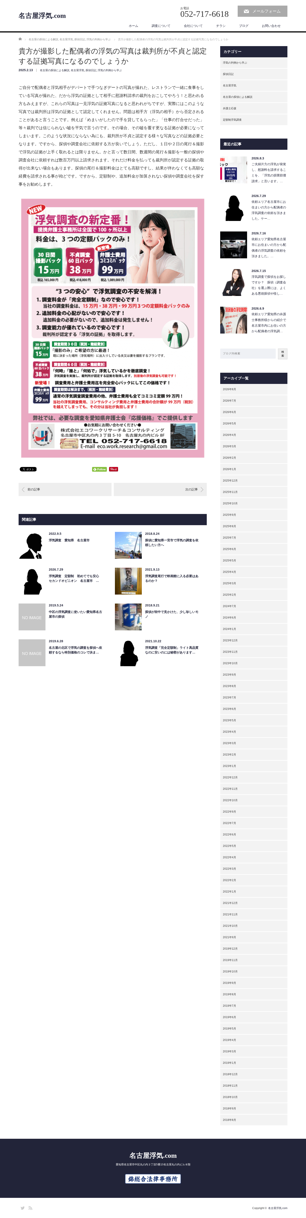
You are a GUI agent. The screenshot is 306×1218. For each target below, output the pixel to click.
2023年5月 (229, 720)
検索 (282, 353)
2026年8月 (229, 389)
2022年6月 (229, 834)
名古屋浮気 (77, 70)
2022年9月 (229, 811)
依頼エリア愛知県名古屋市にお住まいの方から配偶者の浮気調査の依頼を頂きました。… (269, 247)
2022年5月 (229, 846)
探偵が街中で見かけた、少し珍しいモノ (171, 614)
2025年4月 (229, 572)
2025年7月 (229, 537)
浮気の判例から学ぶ (110, 70)
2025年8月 (229, 526)
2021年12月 (230, 903)
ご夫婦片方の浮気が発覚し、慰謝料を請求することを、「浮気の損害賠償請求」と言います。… (269, 172)
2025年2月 (229, 594)
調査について (161, 26)
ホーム (133, 26)
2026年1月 (229, 469)
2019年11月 (230, 960)
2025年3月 (229, 583)
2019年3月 (229, 1051)
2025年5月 (229, 560)
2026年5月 (229, 423)
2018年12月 (230, 1074)
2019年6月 (229, 1017)
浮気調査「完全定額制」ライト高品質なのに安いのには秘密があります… (171, 650)
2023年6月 (229, 709)
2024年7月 (229, 606)
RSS (29, 1207)
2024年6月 (229, 617)
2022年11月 (230, 788)
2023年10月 (230, 663)
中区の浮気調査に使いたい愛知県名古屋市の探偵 (75, 614)
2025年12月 (230, 480)
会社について (193, 26)
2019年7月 (229, 1005)
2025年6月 (229, 549)
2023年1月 (229, 766)
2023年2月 (229, 754)
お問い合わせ (271, 26)
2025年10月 (230, 503)
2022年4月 (229, 857)
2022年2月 (229, 880)
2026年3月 (229, 446)
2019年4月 (229, 1040)
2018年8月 (229, 1120)
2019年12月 (230, 948)
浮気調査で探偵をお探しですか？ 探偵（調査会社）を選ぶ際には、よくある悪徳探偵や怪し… (269, 285)
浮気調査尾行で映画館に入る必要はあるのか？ (171, 578)
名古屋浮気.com (42, 15)
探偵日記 (91, 70)
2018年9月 (229, 1108)
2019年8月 (229, 994)
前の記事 (34, 489)
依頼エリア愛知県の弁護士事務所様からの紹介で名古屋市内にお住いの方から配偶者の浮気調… (269, 322)
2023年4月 (229, 731)
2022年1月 (229, 891)
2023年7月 (229, 697)
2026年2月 (229, 457)
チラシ (221, 26)
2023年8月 (229, 686)
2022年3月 (229, 868)
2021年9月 (229, 937)
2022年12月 (230, 777)
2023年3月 (229, 743)
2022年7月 (229, 823)
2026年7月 (229, 400)
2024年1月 (229, 629)
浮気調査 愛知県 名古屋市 (69, 540)
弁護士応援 (229, 108)
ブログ (243, 26)
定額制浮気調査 (232, 119)
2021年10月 (230, 925)
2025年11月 (230, 492)
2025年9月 (229, 514)
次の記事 (191, 489)
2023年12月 (230, 640)
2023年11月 (230, 651)
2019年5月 (229, 1028)
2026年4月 (229, 435)
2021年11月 (230, 914)
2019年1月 (229, 1062)
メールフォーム (266, 11)
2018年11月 (230, 1085)
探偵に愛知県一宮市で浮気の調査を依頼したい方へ (171, 542)
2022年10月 (230, 800)
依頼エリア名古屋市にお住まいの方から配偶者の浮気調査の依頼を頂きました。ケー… (269, 210)
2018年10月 (230, 1097)
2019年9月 (229, 983)
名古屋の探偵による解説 (54, 70)
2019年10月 (230, 971)
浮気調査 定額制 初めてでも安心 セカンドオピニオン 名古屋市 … (75, 578)
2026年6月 (229, 412)
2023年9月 (229, 674)
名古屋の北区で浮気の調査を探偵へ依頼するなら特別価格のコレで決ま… (75, 650)
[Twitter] (22, 1207)
